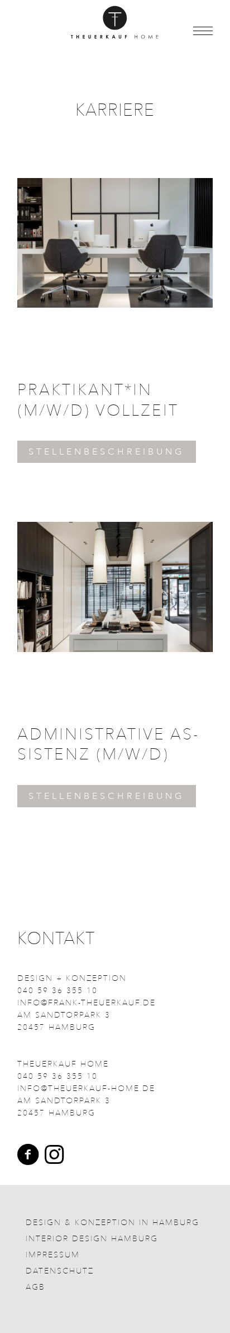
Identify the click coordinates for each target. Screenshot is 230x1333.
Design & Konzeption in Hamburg (112, 1222)
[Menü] (197, 31)
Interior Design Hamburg (92, 1238)
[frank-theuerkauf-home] (115, 22)
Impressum (53, 1255)
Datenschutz (60, 1271)
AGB (35, 1287)
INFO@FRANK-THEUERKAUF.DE (86, 1003)
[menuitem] (197, 31)
